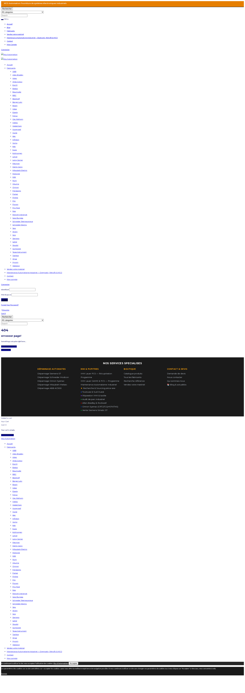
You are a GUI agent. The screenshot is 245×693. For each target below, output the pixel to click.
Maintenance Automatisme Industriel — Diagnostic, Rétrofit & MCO (32, 38)
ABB (14, 71)
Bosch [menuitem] (14, 484)
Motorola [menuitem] (16, 553)
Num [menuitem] (14, 559)
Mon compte (12, 279)
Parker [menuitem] (15, 573)
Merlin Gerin (17, 167)
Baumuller (16, 92)
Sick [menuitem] (14, 614)
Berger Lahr (17, 102)
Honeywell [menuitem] (16, 508)
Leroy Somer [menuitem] (17, 539)
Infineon (15, 140)
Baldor (15, 88)
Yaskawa (16, 266)
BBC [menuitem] (14, 474)
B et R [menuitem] (14, 464)
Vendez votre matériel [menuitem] (16, 648)
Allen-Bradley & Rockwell (93, 403)
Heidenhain (17, 126)
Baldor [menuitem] (15, 467)
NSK (14, 177)
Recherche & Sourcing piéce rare (98, 388)
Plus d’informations (60, 663)
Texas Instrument (19, 252)
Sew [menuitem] (14, 607)
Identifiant (5, 290)
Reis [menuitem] (14, 590)
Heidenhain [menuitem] (17, 505)
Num (14, 180)
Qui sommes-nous (176, 381)
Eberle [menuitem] (15, 491)
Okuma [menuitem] (15, 563)
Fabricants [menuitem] (11, 447)
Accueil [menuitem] (10, 444)
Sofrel (14, 242)
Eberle (15, 112)
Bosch (14, 105)
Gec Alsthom (17, 119)
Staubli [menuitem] (15, 624)
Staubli (15, 245)
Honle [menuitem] (14, 512)
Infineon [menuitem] (15, 519)
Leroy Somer (17, 160)
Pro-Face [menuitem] (16, 587)
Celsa (14, 109)
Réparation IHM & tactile (93, 395)
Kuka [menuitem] (14, 529)
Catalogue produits (133, 373)
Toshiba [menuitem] (15, 634)
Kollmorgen (17, 153)
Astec (14, 78)
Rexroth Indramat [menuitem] (19, 593)
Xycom (15, 262)
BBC (14, 95)
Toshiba (15, 255)
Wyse (14, 259)
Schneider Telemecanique (22, 221)
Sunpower (16, 249)
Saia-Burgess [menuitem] (17, 597)
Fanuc (15, 116)
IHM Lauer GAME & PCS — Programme (100, 381)
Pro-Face (16, 208)
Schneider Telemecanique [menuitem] (22, 600)
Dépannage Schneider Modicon (53, 377)
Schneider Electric (19, 225)
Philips (15, 197)
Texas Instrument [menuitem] (19, 631)
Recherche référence (134, 381)
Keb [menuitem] (14, 525)
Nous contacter (174, 377)
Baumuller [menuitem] (16, 471)
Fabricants (11, 31)
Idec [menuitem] (14, 515)
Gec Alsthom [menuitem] (17, 498)
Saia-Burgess (17, 218)
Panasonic (16, 191)
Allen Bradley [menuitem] (17, 454)
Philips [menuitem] (15, 576)
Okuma (15, 184)
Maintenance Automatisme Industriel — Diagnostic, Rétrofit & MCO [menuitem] (34, 651)
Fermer (4, 674)
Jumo (14, 143)
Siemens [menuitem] (15, 617)
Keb (14, 146)
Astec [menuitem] (14, 457)
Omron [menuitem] (15, 566)
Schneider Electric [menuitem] (19, 604)
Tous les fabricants (132, 377)
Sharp (14, 232)
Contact (10, 41)
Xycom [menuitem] (15, 641)
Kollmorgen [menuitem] (17, 532)
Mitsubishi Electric (19, 170)
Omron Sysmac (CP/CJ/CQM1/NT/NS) (99, 406)
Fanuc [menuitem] (15, 495)
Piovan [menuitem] (15, 583)
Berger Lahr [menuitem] (17, 481)
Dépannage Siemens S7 (49, 373)
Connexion (5, 50)
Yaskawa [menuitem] (16, 645)
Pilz (14, 201)
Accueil (9, 24)
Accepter (73, 663)
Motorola (16, 174)
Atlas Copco (17, 82)
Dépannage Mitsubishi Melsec (52, 384)
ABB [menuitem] (14, 450)
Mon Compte (12, 44)
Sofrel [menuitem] (14, 621)
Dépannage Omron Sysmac (50, 381)
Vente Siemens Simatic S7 (94, 410)
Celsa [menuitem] (14, 488)
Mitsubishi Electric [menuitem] (19, 549)
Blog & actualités (176, 384)
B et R (14, 85)
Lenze (14, 157)
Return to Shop (7, 435)
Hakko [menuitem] (15, 501)
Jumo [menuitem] (14, 522)
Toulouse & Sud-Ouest (92, 392)
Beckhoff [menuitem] (16, 478)
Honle (14, 133)
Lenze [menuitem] (14, 536)
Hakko (15, 123)
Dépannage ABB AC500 (49, 388)
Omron (15, 187)
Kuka (14, 150)
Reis (14, 211)
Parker (15, 194)
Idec (14, 136)
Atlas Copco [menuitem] (17, 461)
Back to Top (6, 350)
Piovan (15, 204)
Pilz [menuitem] (14, 580)
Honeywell (16, 129)
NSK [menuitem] (14, 556)
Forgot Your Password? (10, 305)
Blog (8, 27)
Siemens (15, 238)
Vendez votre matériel (15, 34)
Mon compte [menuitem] (12, 658)
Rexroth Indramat (19, 215)
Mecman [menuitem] (16, 542)
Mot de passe (6, 295)
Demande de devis (176, 373)
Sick (14, 235)
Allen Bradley (17, 75)
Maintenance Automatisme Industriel (99, 384)
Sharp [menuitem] (14, 611)
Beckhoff (16, 99)
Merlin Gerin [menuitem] (17, 546)
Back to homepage (9, 346)
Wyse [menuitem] (14, 638)
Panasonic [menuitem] (16, 570)
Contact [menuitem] (10, 655)
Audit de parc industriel (93, 399)
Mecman (16, 163)
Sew (14, 228)
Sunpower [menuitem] (16, 628)
